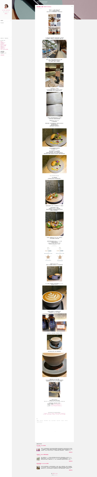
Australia (41, 420)
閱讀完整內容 (70, 452)
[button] (71, 6)
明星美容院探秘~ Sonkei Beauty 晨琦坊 (43, 463)
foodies (62, 420)
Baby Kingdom (49, 414)
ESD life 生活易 (3, 45)
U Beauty (52, 413)
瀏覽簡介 (6, 13)
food (49, 420)
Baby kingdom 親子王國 (4, 49)
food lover (58, 420)
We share (2, 44)
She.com (49, 413)
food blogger (53, 420)
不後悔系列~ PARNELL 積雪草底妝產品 (42, 454)
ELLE (1, 41)
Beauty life (3, 48)
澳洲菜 (38, 420)
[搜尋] (73, 2)
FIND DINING (46, 420)
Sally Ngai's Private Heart (42, 1)
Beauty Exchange (57, 413)
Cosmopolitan (3, 42)
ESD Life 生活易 (62, 414)
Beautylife (63, 413)
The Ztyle (57, 414)
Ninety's (66, 420)
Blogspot (45, 413)
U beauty (2, 47)
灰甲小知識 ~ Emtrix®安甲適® (41, 445)
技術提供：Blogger (55, 473)
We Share (45, 414)
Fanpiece (53, 414)
